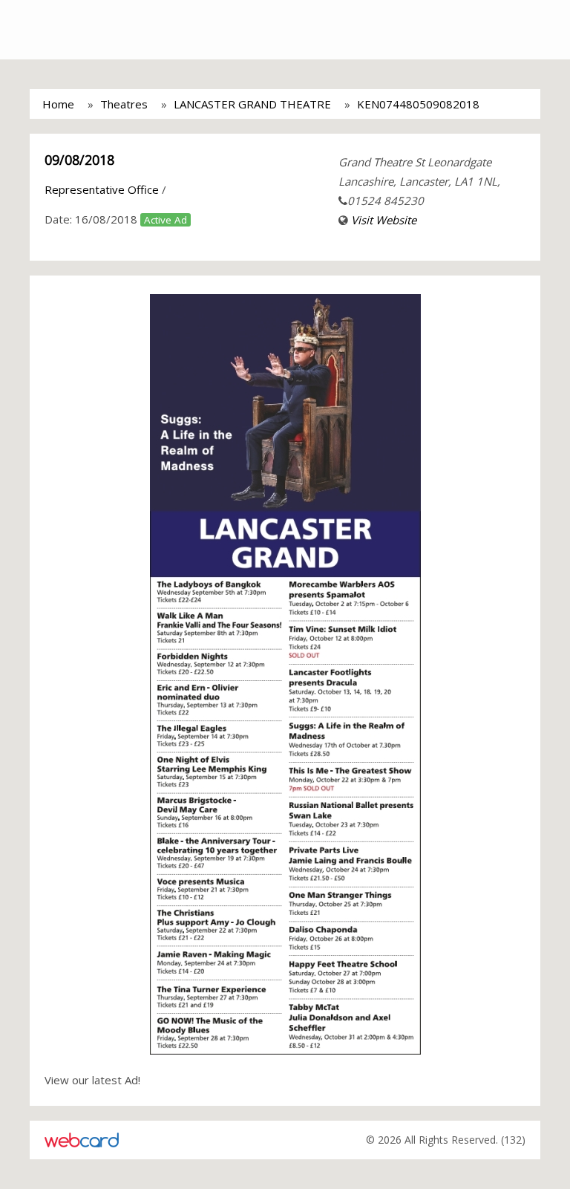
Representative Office (102, 189)
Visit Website (383, 219)
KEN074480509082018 (418, 104)
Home (58, 104)
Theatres (124, 104)
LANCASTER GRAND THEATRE (252, 104)
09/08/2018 (79, 160)
